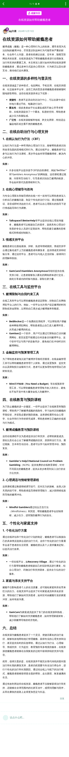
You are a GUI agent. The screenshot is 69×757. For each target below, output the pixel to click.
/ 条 (33, 3)
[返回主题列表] (3, 4)
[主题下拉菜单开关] (65, 4)
